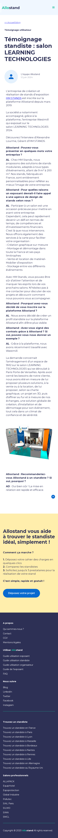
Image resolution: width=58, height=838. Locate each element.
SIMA (6, 812)
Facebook (8, 700)
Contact (7, 633)
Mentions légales (12, 642)
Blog (5, 687)
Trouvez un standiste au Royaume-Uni (23, 767)
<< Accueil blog (12, 22)
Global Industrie (11, 794)
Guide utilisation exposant (16, 656)
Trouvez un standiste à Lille (17, 759)
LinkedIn (7, 691)
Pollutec (7, 799)
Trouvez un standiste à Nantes (19, 750)
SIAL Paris (8, 803)
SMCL (6, 817)
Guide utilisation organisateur (18, 665)
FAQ (5, 673)
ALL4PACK (8, 781)
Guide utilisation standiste (16, 660)
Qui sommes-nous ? (13, 629)
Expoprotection (11, 790)
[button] (53, 7)
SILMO (6, 808)
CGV (5, 638)
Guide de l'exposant (13, 669)
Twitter (6, 696)
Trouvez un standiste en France (19, 728)
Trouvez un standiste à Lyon (17, 736)
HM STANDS (14, 98)
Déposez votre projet (21, 593)
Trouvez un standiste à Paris (17, 732)
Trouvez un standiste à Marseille (19, 741)
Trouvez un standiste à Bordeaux (20, 745)
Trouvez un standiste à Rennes (19, 754)
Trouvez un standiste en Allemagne (21, 763)
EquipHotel (9, 785)
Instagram (8, 705)
